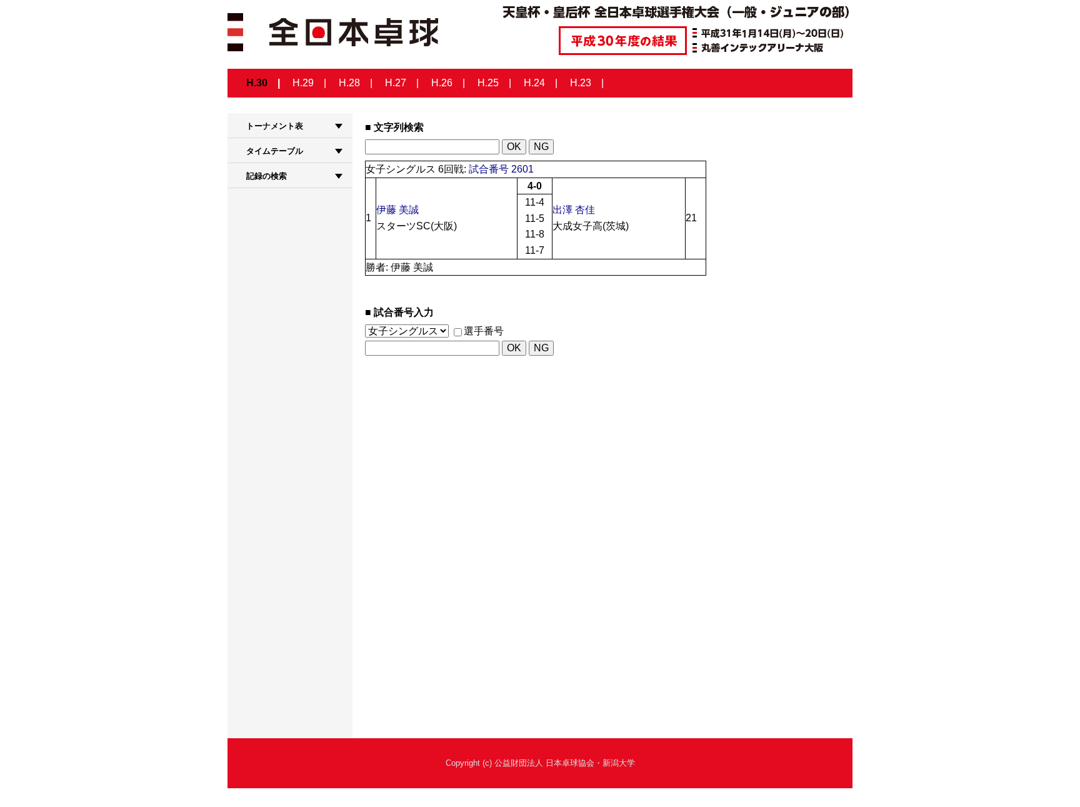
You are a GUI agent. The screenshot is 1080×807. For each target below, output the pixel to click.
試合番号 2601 (501, 169)
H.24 (534, 83)
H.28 (349, 83)
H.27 (395, 83)
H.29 (303, 83)
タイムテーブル (274, 151)
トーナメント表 (274, 126)
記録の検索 (266, 176)
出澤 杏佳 (573, 209)
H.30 (257, 83)
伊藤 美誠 (397, 209)
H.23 (580, 83)
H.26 (441, 83)
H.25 (488, 83)
